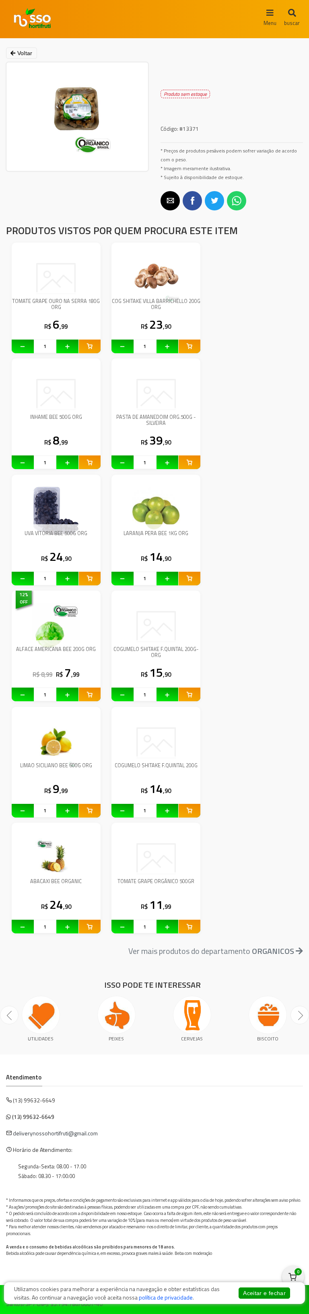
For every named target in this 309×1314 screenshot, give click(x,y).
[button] (170, 200)
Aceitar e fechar (264, 1293)
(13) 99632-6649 (33, 1116)
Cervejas (192, 1038)
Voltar (23, 53)
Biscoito (267, 1038)
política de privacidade (166, 1297)
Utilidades (41, 1038)
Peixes (116, 1038)
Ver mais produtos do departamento (211, 950)
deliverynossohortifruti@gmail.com (55, 1133)
